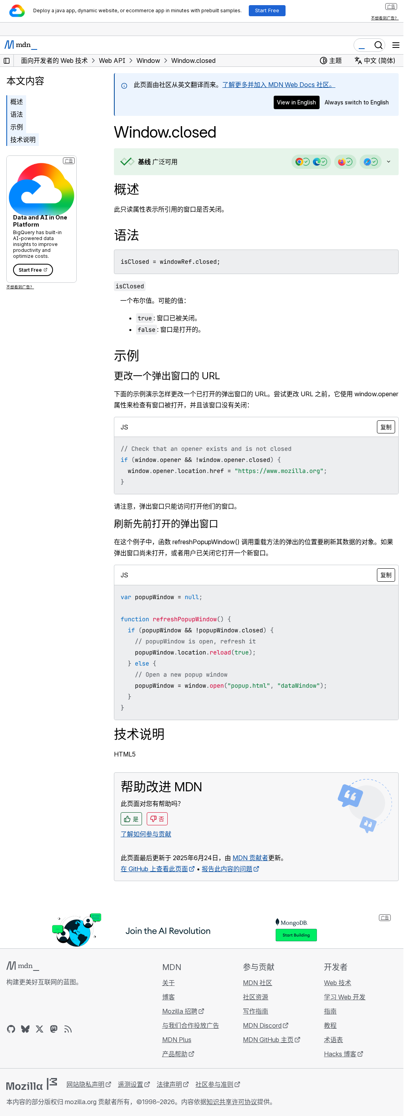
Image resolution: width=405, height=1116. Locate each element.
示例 (16, 127)
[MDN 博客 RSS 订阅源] (68, 1029)
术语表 (328, 1040)
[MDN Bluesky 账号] (25, 1029)
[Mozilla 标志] (31, 1084)
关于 (166, 983)
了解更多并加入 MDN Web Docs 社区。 (278, 85)
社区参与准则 (214, 1084)
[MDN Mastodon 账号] (54, 1029)
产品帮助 (172, 1054)
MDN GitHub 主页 (264, 1040)
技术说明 (23, 140)
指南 (325, 1011)
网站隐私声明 (85, 1084)
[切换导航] (396, 45)
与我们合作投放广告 (188, 1025)
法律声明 (169, 1084)
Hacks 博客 (335, 1054)
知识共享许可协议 (231, 1102)
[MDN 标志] (22, 966)
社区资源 (252, 997)
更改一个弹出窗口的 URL (167, 376)
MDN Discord (258, 1025)
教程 (325, 1025)
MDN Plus (174, 1040)
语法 (16, 114)
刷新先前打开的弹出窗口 (166, 524)
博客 (166, 997)
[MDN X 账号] (39, 1029)
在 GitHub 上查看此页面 (154, 869)
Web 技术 (332, 983)
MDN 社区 (254, 983)
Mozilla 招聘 (177, 1011)
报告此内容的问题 (227, 869)
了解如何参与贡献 (146, 834)
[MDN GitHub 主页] (11, 1029)
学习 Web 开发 (340, 997)
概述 (126, 189)
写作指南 (252, 1011)
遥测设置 (130, 1084)
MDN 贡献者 (250, 858)
